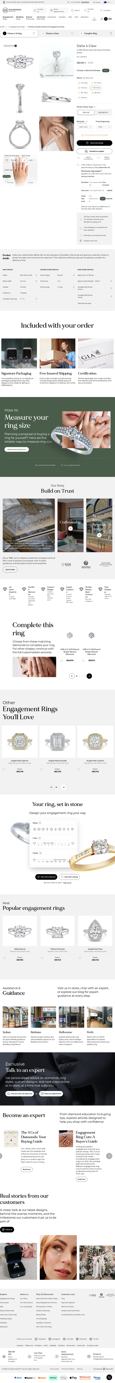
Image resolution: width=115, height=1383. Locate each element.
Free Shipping (41, 1319)
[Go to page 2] (79, 676)
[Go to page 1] (76, 676)
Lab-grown (103, 112)
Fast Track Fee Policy (44, 1327)
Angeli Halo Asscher (20, 761)
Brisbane (38, 1345)
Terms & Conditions (68, 1369)
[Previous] (72, 676)
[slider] (6, 180)
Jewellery (62, 17)
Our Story (24, 1299)
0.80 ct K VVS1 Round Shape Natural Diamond (69, 651)
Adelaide (53, 1345)
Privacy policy (54, 1369)
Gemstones (51, 17)
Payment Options (68, 1303)
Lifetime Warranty (43, 1311)
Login (94, 20)
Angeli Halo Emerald (57, 761)
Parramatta (70, 1345)
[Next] (89, 676)
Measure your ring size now (17, 449)
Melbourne (29, 1345)
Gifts (76, 17)
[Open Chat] (109, 1377)
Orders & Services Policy (70, 1311)
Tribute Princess (57, 949)
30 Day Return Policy (44, 1307)
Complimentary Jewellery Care (73, 1315)
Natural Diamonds (7, 1311)
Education (84, 17)
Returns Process (67, 1307)
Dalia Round (19, 949)
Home (2, 27)
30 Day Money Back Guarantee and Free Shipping (25, 2)
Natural (86, 112)
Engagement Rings (17, 27)
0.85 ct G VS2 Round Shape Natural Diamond (91, 651)
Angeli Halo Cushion (95, 761)
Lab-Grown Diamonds (8, 1315)
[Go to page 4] (84, 676)
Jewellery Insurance (43, 1323)
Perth (46, 1345)
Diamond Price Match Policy (47, 1299)
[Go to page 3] (82, 676)
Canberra (61, 1345)
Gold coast (81, 1345)
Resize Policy (41, 1315)
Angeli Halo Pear (95, 949)
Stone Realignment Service (46, 1303)
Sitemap (79, 1369)
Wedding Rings (6, 1319)
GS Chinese (96, 2)
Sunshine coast (92, 1345)
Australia (20, 1345)
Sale (1, 1307)
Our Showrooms (26, 1303)
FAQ (63, 1299)
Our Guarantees (26, 1307)
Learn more (10, 570)
